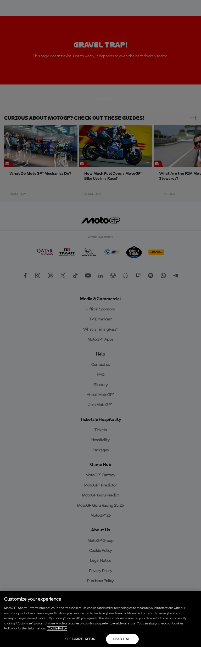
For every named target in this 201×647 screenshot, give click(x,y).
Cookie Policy (57, 628)
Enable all (122, 639)
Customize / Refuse (81, 639)
